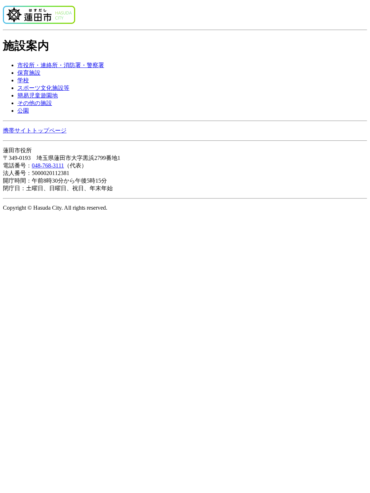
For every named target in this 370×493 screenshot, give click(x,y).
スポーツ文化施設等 (43, 88)
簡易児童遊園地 (37, 95)
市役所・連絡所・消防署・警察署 (60, 65)
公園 (23, 111)
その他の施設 (34, 103)
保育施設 (28, 73)
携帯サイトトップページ (34, 130)
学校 (23, 80)
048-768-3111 (48, 165)
